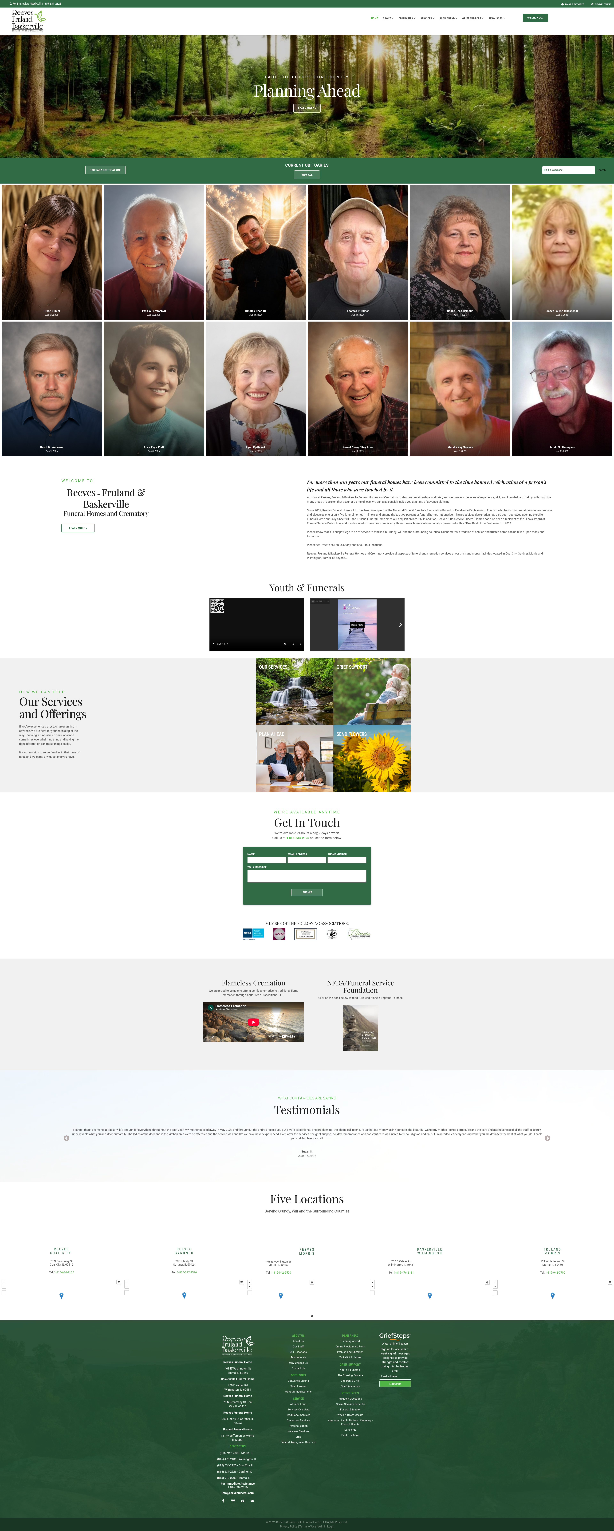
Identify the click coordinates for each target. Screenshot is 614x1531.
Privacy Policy (288, 1526)
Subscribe (395, 1383)
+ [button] (4, 1282)
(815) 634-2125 (226, 1465)
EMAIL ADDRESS (297, 854)
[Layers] (119, 1282)
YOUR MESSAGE (257, 867)
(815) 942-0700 (226, 1478)
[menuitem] (374, 18)
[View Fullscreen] (4, 1293)
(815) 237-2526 (226, 1471)
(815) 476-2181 (226, 1459)
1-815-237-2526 (187, 1272)
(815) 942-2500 (229, 1453)
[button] (535, 18)
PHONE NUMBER (337, 854)
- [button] (4, 1286)
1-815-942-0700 (555, 1272)
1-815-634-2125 (51, 3)
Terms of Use (307, 1526)
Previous (66, 1138)
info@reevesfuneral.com (238, 1493)
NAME (251, 854)
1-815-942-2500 (281, 1272)
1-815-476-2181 (404, 1272)
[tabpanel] (307, 1138)
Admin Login (326, 1526)
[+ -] (61, 1299)
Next (547, 1138)
